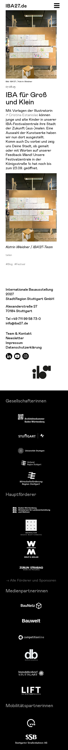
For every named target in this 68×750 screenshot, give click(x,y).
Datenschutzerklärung (24, 347)
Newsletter (15, 338)
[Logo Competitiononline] (31, 637)
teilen (9, 255)
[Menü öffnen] (57, 5)
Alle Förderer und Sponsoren (33, 580)
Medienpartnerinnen (27, 590)
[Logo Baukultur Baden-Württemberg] (31, 527)
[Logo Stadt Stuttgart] (31, 436)
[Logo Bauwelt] (31, 621)
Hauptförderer (21, 494)
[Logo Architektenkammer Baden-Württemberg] (31, 419)
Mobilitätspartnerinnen (29, 705)
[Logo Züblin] (31, 567)
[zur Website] (31, 463)
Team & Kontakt (19, 333)
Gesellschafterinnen (26, 400)
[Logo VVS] (31, 723)
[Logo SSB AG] (31, 739)
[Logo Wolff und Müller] (31, 549)
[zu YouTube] (17, 356)
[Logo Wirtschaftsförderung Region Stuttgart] (31, 478)
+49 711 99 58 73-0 (26, 319)
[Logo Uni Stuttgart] (31, 451)
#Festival (19, 264)
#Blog (9, 264)
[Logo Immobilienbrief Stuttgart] (31, 673)
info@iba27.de (17, 323)
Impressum (14, 343)
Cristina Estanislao (23, 115)
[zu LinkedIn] (9, 356)
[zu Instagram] (25, 356)
